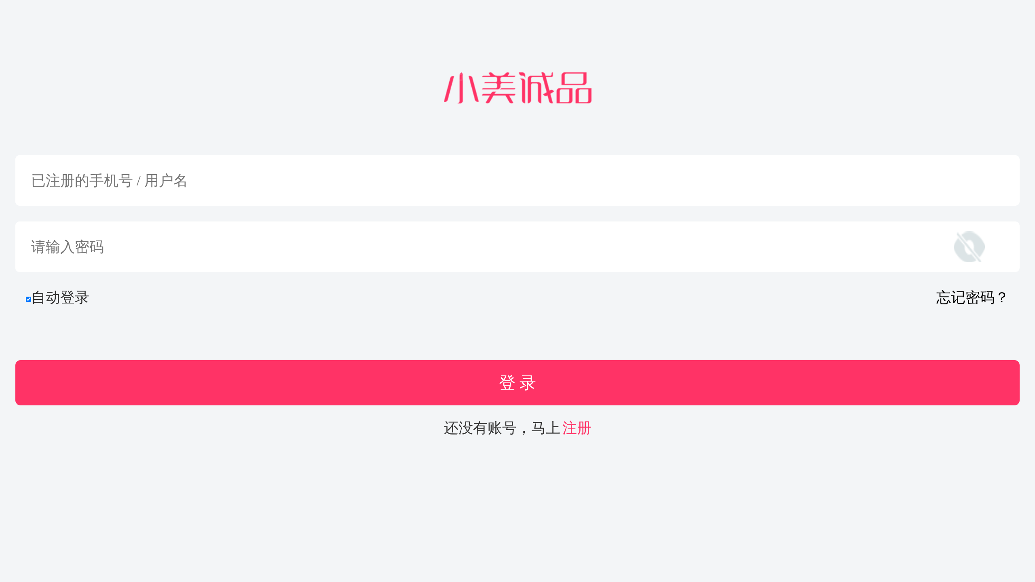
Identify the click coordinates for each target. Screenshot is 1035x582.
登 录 (517, 382)
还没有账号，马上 (517, 428)
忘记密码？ (972, 297)
